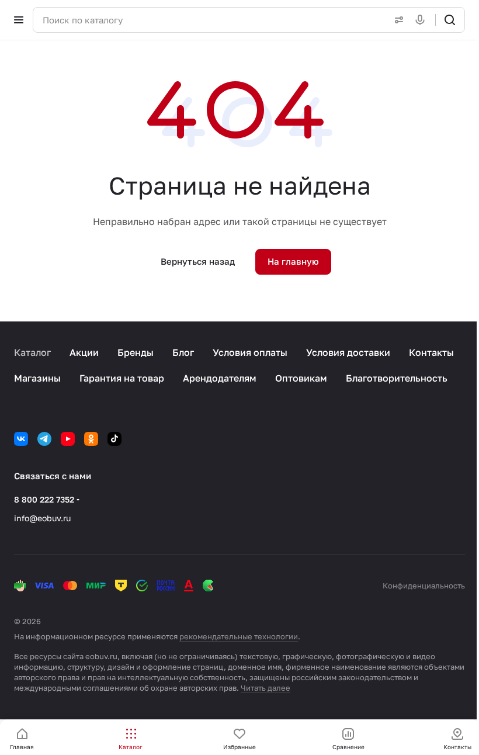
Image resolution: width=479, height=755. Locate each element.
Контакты (431, 352)
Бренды (135, 352)
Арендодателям (219, 378)
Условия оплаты (250, 352)
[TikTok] (114, 439)
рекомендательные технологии (238, 636)
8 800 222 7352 (44, 499)
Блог (183, 352)
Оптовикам (301, 378)
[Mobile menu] (18, 20)
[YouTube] (68, 439)
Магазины (37, 378)
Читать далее (265, 687)
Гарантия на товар (121, 378)
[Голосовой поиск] (422, 20)
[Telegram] (44, 439)
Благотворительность (396, 378)
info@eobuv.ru (42, 518)
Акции (84, 352)
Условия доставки (348, 352)
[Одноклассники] (91, 439)
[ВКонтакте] (21, 439)
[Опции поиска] (396, 20)
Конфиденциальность (424, 585)
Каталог (32, 352)
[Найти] (449, 20)
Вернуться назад (198, 261)
